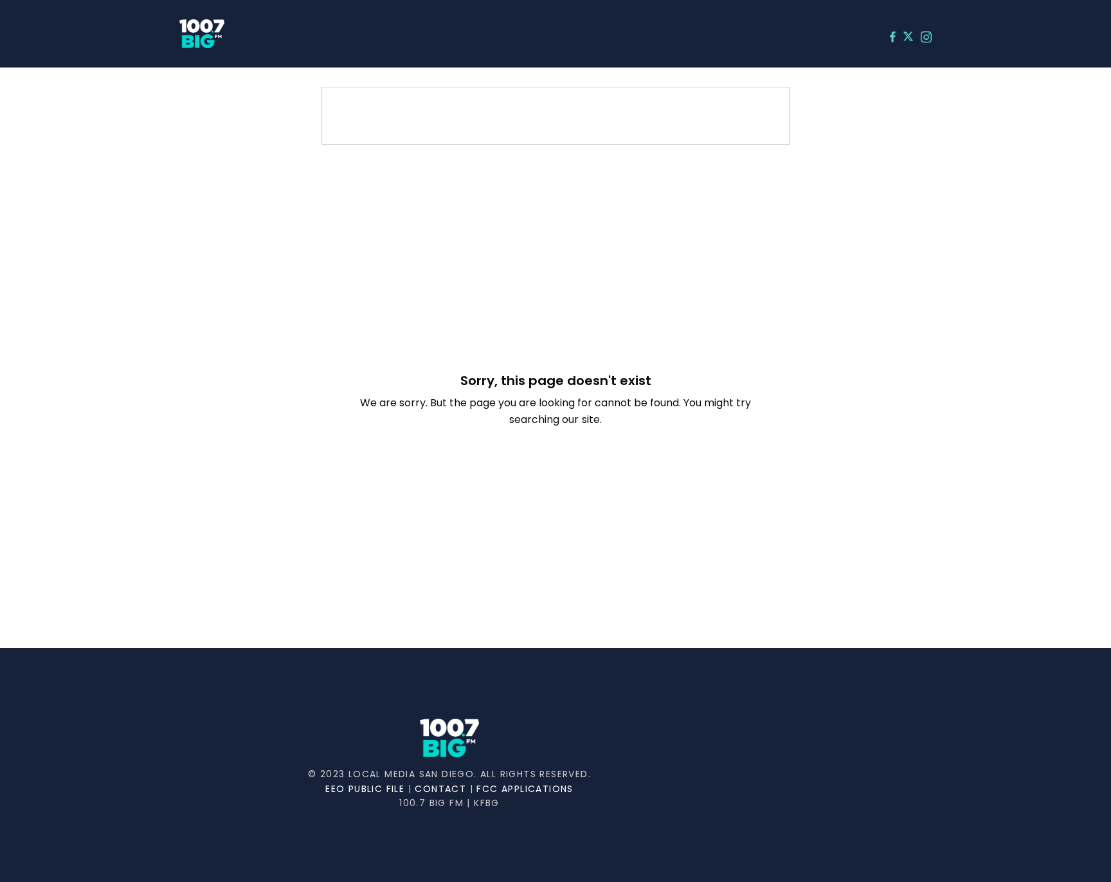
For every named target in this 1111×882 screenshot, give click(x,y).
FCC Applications (524, 788)
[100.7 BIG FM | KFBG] (201, 33)
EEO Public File (364, 788)
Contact (440, 788)
